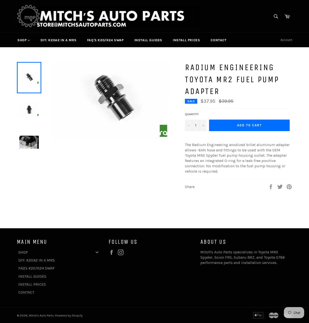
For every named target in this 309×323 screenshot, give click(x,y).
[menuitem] (23, 40)
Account (286, 40)
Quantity (192, 114)
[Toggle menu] (97, 252)
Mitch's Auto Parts (41, 315)
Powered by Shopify (69, 315)
